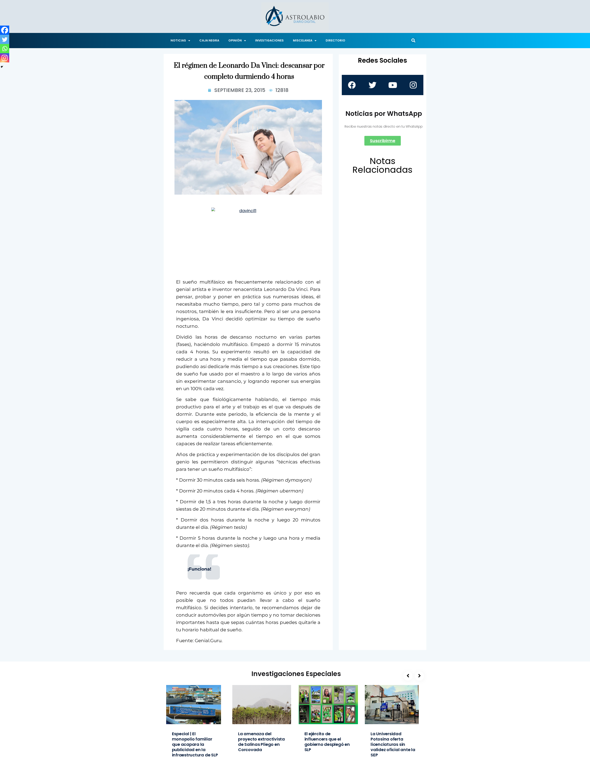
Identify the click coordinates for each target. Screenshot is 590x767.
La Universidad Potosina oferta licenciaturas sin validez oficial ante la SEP (393, 744)
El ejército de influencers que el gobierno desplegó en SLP (327, 741)
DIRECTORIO (335, 40)
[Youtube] (393, 85)
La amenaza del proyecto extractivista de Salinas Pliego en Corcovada (261, 741)
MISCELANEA (302, 40)
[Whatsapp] (4, 48)
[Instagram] (4, 57)
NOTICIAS (178, 40)
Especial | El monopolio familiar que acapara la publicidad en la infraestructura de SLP (195, 744)
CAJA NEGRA (209, 40)
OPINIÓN (235, 40)
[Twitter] (4, 39)
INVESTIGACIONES (269, 40)
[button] (413, 41)
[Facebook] (4, 30)
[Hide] (2, 67)
